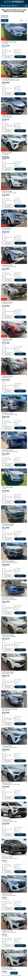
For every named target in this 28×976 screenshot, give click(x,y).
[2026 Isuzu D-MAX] (14, 847)
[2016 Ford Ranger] (14, 181)
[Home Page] (14, 1)
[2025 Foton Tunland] (14, 403)
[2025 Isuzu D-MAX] (14, 292)
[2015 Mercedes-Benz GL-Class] (14, 69)
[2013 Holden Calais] (14, 477)
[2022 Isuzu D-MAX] (14, 255)
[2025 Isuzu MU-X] (14, 143)
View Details (8, 56)
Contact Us (20, 56)
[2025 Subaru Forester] (14, 514)
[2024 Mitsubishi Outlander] (14, 699)
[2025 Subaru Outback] (14, 551)
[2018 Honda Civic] (14, 106)
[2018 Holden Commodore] (14, 32)
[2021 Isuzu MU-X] (14, 218)
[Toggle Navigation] (26, 5)
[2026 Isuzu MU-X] (14, 773)
